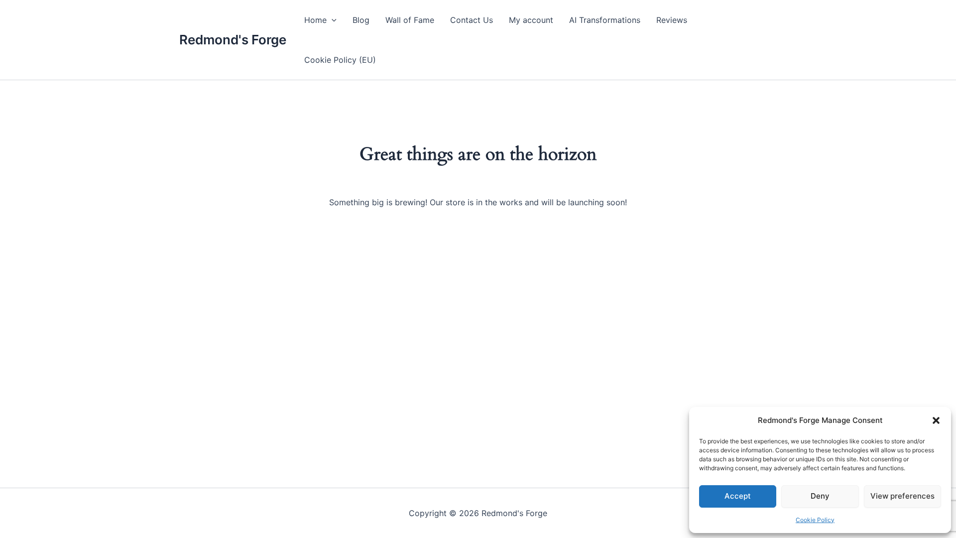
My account (531, 20)
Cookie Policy (815, 520)
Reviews (671, 20)
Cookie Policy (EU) (340, 60)
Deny (820, 496)
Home (315, 20)
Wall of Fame (409, 20)
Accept (737, 496)
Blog (361, 20)
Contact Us (471, 20)
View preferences (902, 496)
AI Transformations (604, 20)
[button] (936, 420)
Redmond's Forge (232, 39)
